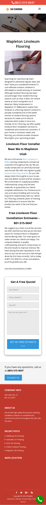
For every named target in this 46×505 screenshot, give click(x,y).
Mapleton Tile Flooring (14, 450)
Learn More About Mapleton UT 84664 (18, 268)
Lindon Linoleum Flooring (16, 447)
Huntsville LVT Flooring (15, 439)
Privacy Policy (27, 499)
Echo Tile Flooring (13, 443)
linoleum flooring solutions (17, 173)
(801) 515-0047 (15, 370)
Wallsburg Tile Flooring (15, 436)
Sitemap (18, 499)
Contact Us (13, 377)
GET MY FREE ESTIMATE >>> (23, 344)
